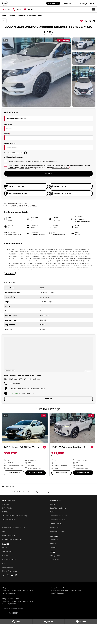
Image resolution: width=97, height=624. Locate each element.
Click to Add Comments (13, 153)
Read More (10, 273)
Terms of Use (54, 559)
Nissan (12, 15)
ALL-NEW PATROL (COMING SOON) (14, 516)
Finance (5, 555)
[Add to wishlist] (81, 21)
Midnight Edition (35, 15)
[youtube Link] (12, 575)
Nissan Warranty (56, 524)
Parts (52, 512)
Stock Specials (7, 567)
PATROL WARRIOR (8, 535)
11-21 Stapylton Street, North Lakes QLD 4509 (27, 388)
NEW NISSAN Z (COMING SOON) (13, 527)
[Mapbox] (10, 370)
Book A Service (70, 3)
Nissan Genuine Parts (58, 520)
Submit (48, 173)
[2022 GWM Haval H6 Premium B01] (72, 428)
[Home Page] (5, 3)
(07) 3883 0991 (15, 383)
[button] (48, 72)
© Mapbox (87, 371)
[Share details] (89, 20)
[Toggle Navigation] (93, 9)
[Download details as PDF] (93, 20)
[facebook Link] (3, 575)
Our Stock (6, 547)
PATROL (5, 512)
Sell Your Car (53, 3)
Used (4, 15)
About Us (53, 544)
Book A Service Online (58, 508)
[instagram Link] (16, 575)
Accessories (54, 527)
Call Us (48, 399)
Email (7, 134)
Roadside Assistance (57, 531)
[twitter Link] (8, 575)
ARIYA (4, 531)
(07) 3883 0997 (12, 604)
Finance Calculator (9, 559)
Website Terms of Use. (60, 168)
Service (52, 504)
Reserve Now (35, 473)
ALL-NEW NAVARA (8, 520)
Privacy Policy (24, 168)
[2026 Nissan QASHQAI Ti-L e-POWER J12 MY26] (25, 428)
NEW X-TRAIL (6, 508)
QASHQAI (22, 15)
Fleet (4, 563)
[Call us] (85, 20)
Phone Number (10, 143)
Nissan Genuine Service (58, 516)
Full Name (8, 124)
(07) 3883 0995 (60, 593)
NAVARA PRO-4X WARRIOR (11, 539)
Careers (53, 547)
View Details (14, 473)
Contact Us (54, 540)
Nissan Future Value (9, 571)
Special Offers (7, 551)
